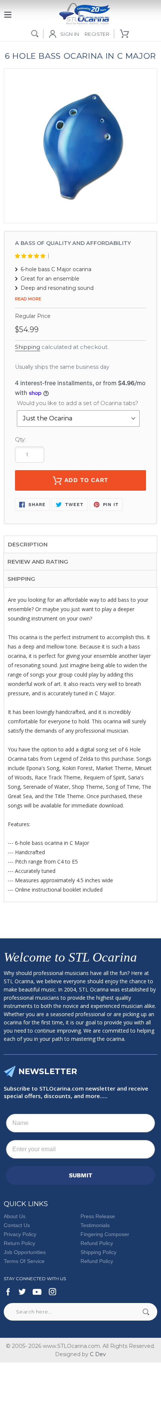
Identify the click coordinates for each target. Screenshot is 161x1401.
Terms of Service (24, 1261)
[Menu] (8, 10)
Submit (145, 1312)
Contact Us (17, 1225)
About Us (14, 1216)
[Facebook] (8, 1292)
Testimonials (95, 1225)
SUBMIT (80, 1175)
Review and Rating (37, 561)
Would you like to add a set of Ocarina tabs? (77, 403)
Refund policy (96, 1261)
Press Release (97, 1216)
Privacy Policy (20, 1234)
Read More (28, 298)
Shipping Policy (98, 1252)
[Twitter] (21, 1292)
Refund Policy (96, 1243)
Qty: (20, 439)
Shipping (27, 346)
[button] (32, 256)
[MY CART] (125, 33)
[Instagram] (52, 1292)
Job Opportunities (25, 1252)
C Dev (98, 1354)
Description (28, 544)
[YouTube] (37, 1292)
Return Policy (19, 1243)
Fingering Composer (104, 1234)
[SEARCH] (35, 33)
